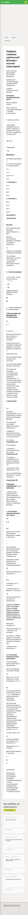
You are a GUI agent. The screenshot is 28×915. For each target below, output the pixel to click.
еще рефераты (10, 810)
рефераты (13, 37)
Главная (6, 37)
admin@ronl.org (17, 906)
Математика (7, 40)
